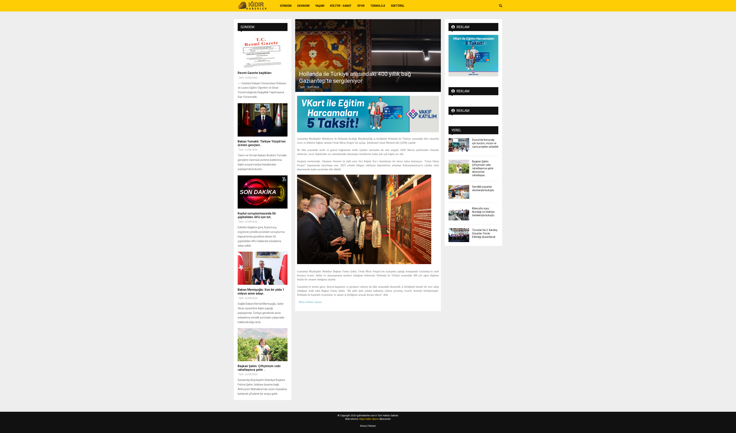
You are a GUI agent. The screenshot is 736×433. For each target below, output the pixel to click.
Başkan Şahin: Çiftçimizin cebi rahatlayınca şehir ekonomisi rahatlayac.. (483, 168)
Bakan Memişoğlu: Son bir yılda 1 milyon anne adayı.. (261, 291)
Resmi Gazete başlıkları (254, 73)
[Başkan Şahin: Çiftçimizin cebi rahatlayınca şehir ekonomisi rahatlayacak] (263, 344)
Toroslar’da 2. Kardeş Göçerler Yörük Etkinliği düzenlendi (484, 233)
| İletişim (371, 426)
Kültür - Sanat (341, 5)
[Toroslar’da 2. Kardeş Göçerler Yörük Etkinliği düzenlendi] (459, 235)
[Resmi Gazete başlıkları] (263, 51)
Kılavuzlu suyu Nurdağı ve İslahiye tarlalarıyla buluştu (483, 212)
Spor (361, 5)
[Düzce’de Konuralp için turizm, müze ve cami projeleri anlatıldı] (459, 145)
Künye (363, 426)
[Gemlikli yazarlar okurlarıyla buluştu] (459, 192)
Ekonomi (303, 5)
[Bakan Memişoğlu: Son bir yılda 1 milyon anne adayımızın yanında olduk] (263, 268)
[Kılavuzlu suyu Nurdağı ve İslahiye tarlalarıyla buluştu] (459, 213)
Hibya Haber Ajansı (369, 419)
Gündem (286, 5)
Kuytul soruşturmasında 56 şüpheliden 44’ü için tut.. (257, 215)
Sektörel (397, 5)
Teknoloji (377, 5)
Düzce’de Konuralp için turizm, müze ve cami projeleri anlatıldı (485, 143)
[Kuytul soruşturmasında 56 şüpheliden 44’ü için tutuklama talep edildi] (263, 192)
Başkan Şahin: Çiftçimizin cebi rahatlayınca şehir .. (259, 368)
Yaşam (319, 5)
